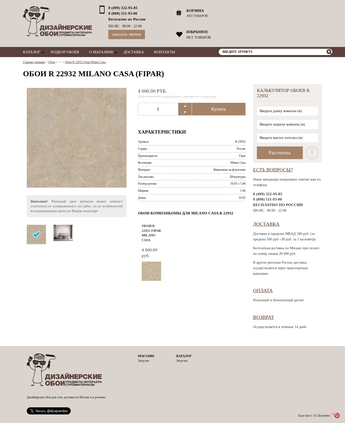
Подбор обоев (65, 52)
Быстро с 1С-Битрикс (314, 415)
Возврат (263, 317)
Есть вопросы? (273, 169)
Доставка (134, 52)
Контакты (164, 52)
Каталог (31, 52)
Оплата (263, 290)
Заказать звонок (126, 34)
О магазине (101, 52)
